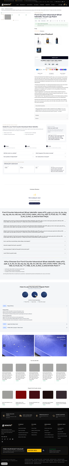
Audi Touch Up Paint (46, 459)
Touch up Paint (29, 4)
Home (17, 4)
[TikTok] (5, 439)
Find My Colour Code (48, 428)
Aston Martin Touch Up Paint (38, 459)
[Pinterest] (2, 442)
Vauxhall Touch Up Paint (37, 463)
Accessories (42, 4)
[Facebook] (2, 439)
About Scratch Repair (22, 428)
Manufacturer (22, 4)
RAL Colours (36, 4)
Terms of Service (34, 432)
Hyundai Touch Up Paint (49, 460)
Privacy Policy (33, 428)
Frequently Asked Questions (23, 432)
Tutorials (51, 1)
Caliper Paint (47, 4)
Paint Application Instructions (61, 429)
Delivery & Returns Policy (35, 430)
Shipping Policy (34, 434)
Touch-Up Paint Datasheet (62, 436)
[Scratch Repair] (6, 4)
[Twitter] (10, 439)
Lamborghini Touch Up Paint (29, 462)
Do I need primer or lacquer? (42, 156)
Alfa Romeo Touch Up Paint (29, 459)
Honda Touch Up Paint (41, 460)
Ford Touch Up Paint (9, 8)
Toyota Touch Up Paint (61, 462)
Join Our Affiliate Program (49, 434)
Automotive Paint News (22, 434)
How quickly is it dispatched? (10, 156)
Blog (45, 1)
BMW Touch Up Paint (53, 459)
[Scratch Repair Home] (7, 426)
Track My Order (60, 431)
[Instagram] (7, 439)
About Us (37, 1)
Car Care (52, 4)
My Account (47, 430)
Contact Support (47, 432)
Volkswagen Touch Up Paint (29, 463)
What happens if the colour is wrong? (44, 153)
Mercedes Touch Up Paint (38, 462)
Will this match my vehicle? (10, 153)
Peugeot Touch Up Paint (53, 462)
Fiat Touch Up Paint (35, 460)
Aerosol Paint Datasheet (62, 433)
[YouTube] (13, 439)
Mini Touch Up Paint (46, 462)
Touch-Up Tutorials (21, 430)
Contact (40, 1)
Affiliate (48, 1)
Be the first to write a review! (34, 203)
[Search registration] (43, 450)
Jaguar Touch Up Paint (57, 460)
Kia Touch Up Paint (64, 460)
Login (61, 4)
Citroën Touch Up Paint (60, 459)
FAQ (43, 1)
